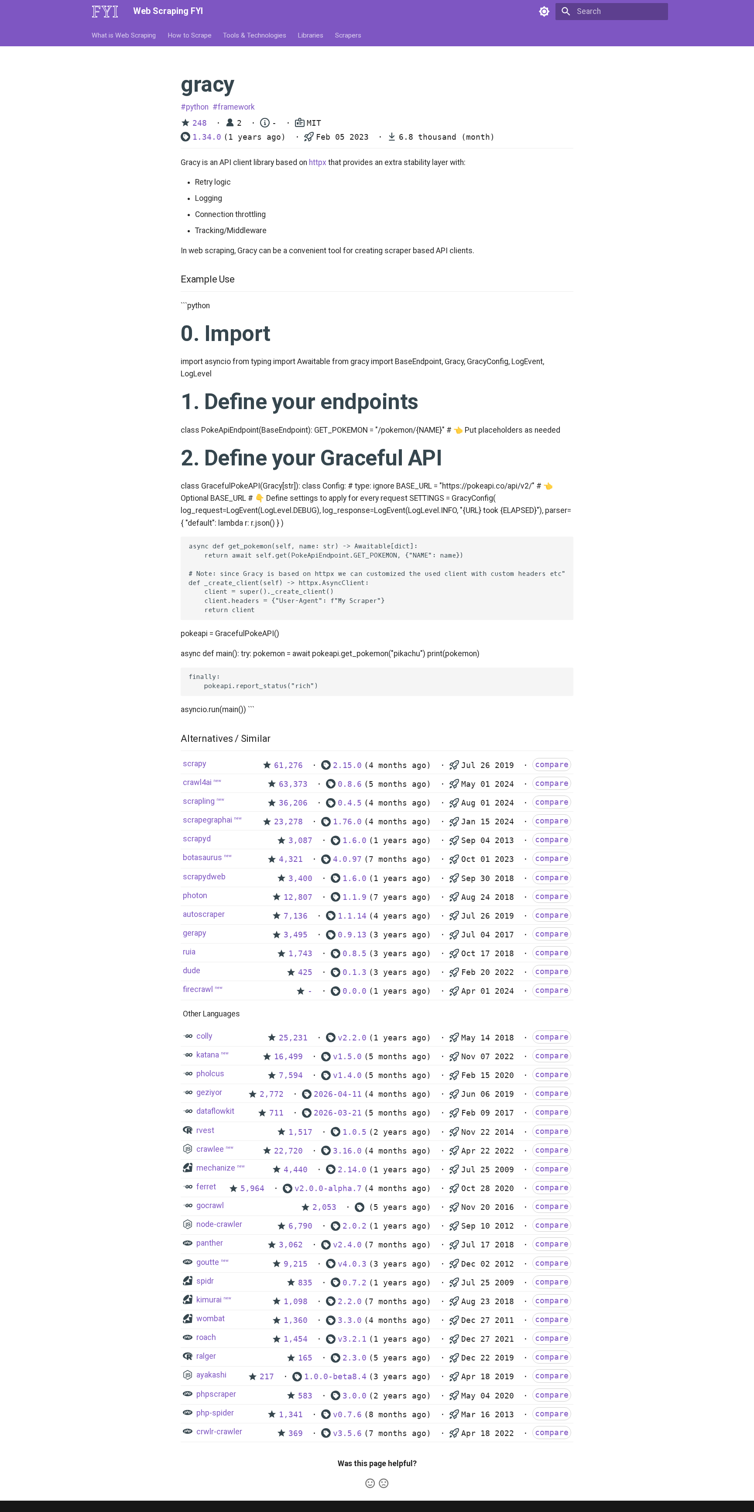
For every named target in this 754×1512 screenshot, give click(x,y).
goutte (207, 1262)
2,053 (324, 1207)
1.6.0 (355, 840)
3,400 (300, 878)
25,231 (293, 1037)
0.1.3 (355, 972)
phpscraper (216, 1393)
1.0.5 (355, 1132)
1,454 (296, 1339)
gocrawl (210, 1205)
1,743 (300, 953)
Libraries (311, 35)
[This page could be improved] (383, 1483)
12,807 (298, 897)
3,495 (296, 934)
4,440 (296, 1169)
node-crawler (219, 1224)
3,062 (291, 1244)
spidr (205, 1280)
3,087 (300, 840)
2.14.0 (352, 1169)
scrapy (194, 763)
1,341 (291, 1414)
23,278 (288, 821)
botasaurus (202, 857)
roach (206, 1337)
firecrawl (198, 989)
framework (236, 107)
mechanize (215, 1167)
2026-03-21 (338, 1113)
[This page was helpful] (370, 1483)
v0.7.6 (347, 1414)
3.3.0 (350, 1320)
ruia (189, 951)
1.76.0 (347, 821)
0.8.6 (350, 784)
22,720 (288, 1151)
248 (199, 123)
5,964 (252, 1188)
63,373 (293, 784)
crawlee (210, 1149)
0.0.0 (355, 991)
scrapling (199, 801)
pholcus (210, 1073)
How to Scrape (190, 35)
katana (207, 1054)
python (197, 107)
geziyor (209, 1092)
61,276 (288, 765)
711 (276, 1113)
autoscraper (204, 914)
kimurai (209, 1299)
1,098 (296, 1301)
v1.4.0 (347, 1075)
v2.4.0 (347, 1244)
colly (204, 1035)
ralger (206, 1355)
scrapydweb (204, 876)
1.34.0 (206, 137)
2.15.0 (347, 765)
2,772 (272, 1094)
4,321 (291, 859)
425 (305, 972)
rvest (205, 1130)
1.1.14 (352, 916)
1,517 (300, 1132)
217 (267, 1376)
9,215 (296, 1264)
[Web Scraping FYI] (105, 11)
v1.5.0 (347, 1056)
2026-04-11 (338, 1094)
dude (191, 970)
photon (195, 895)
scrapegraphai (207, 819)
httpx (317, 162)
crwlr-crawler (219, 1431)
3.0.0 (355, 1395)
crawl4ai (197, 782)
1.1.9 (355, 897)
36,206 (293, 803)
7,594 (291, 1075)
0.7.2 (355, 1282)
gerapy (194, 932)
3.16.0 (347, 1151)
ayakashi (211, 1374)
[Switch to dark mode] (544, 11)
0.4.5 (350, 803)
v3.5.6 (347, 1433)
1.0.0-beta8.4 (335, 1376)
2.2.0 (350, 1301)
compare (552, 764)
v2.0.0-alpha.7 (328, 1188)
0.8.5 (355, 953)
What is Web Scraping (124, 35)
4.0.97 (347, 859)
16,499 (288, 1056)
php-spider (215, 1412)
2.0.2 (355, 1226)
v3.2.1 (352, 1339)
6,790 (300, 1226)
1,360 (296, 1320)
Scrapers (348, 35)
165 (305, 1358)
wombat (210, 1318)
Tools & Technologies (254, 35)
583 (305, 1395)
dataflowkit (215, 1111)
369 (295, 1433)
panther (209, 1242)
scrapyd (197, 838)
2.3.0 (355, 1358)
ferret (206, 1186)
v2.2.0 (352, 1037)
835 (305, 1282)
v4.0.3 (352, 1264)
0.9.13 (352, 934)
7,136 (296, 916)
